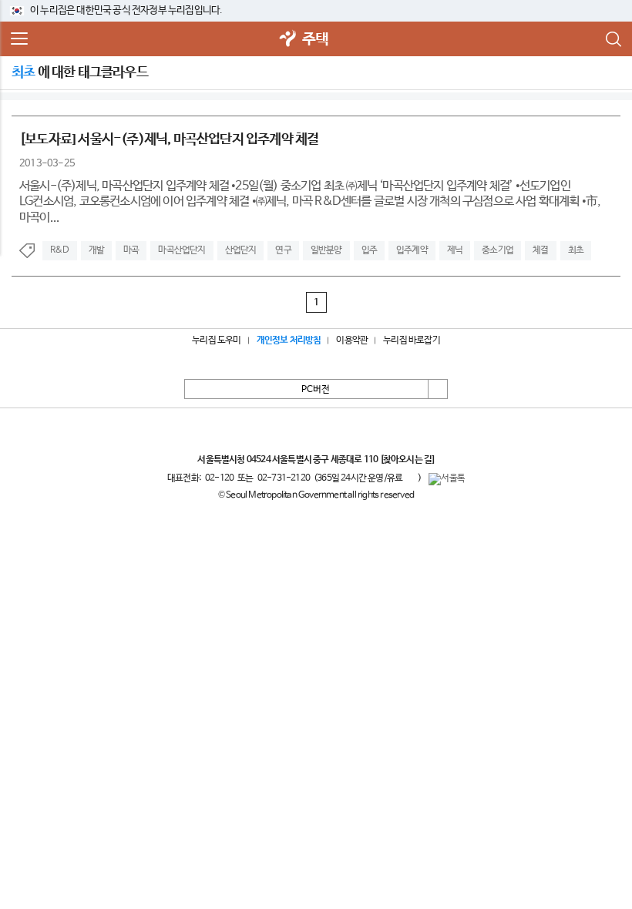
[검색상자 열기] (612, 39)
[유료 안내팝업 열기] (410, 477)
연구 (283, 250)
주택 (315, 40)
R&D (59, 250)
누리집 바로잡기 (411, 340)
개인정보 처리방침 (289, 340)
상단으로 (438, 389)
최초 (575, 250)
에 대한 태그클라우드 (80, 72)
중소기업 (497, 250)
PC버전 (315, 389)
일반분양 (326, 250)
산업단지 (241, 250)
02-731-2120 (283, 478)
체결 (540, 250)
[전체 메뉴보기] (19, 39)
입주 (369, 250)
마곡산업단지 (181, 250)
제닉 (454, 250)
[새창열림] (288, 39)
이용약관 (352, 340)
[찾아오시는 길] (407, 459)
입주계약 (412, 250)
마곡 (131, 250)
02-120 (219, 478)
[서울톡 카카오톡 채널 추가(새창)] (447, 479)
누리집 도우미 (216, 340)
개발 (96, 250)
